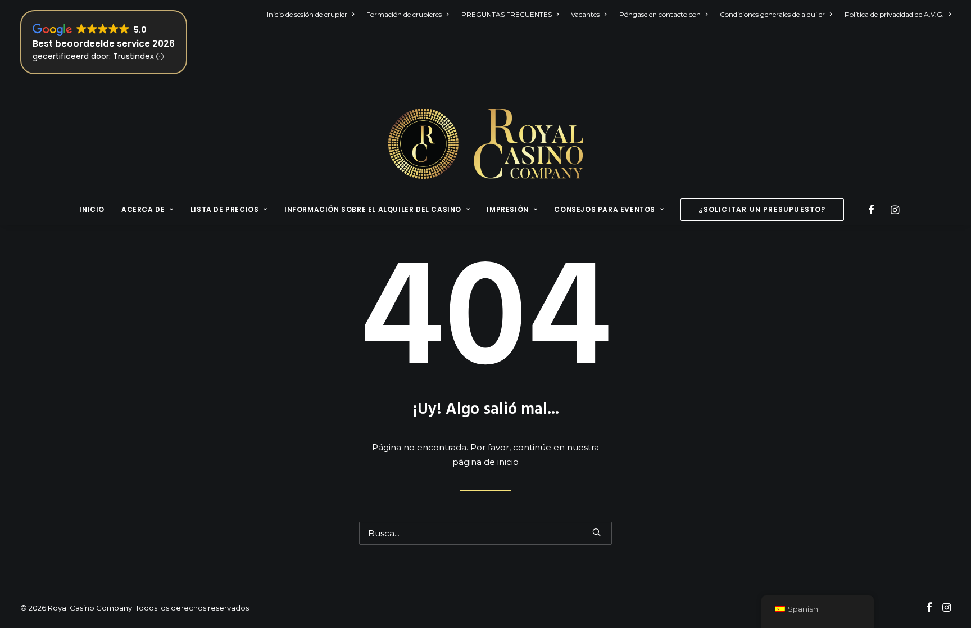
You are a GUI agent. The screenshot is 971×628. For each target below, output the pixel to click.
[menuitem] (313, 14)
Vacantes (585, 14)
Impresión (507, 209)
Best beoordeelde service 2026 (104, 43)
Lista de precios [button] (224, 209)
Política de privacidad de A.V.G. (894, 14)
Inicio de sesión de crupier (307, 14)
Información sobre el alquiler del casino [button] (372, 209)
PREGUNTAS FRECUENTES (506, 14)
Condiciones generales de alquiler (772, 14)
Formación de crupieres (404, 14)
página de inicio (485, 462)
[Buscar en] (485, 533)
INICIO (92, 209)
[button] (873, 210)
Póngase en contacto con (660, 14)
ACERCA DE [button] (143, 209)
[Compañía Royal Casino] (485, 144)
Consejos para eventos (604, 209)
